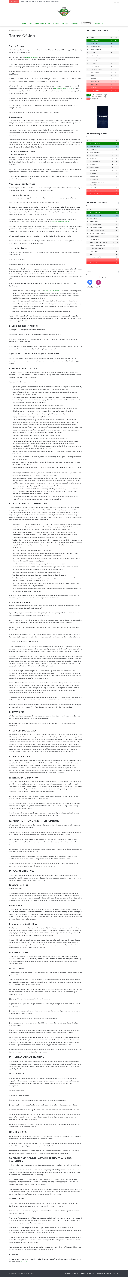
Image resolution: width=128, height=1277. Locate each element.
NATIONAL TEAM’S (53, 23)
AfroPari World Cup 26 (86, 23)
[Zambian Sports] (64, 12)
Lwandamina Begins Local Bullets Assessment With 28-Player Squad (40, 1)
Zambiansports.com (31, 57)
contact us (24, 1261)
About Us (115, 1273)
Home (24, 23)
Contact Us (75, 1273)
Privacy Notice (101, 1273)
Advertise (97, 23)
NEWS (30, 23)
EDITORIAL (83, 1273)
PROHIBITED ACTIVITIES (52, 291)
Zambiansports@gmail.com (63, 88)
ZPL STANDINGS (39, 23)
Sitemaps (109, 1273)
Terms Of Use (91, 1273)
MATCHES (65, 23)
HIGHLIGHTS (74, 23)
